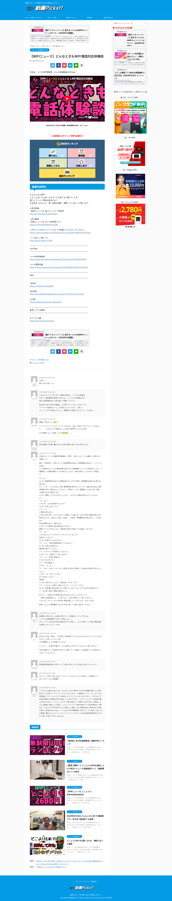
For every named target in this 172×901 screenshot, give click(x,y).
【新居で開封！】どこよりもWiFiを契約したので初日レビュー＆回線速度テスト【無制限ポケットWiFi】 (85, 768)
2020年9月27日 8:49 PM (47, 419)
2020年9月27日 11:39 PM (47, 613)
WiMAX (89, 18)
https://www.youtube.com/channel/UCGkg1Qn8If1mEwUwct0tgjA (59, 267)
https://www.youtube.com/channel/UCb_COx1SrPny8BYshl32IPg (58, 259)
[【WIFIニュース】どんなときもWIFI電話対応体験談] (70, 65)
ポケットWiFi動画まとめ (40, 359)
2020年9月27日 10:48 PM (47, 441)
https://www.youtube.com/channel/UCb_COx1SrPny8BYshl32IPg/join (60, 232)
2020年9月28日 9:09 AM (47, 673)
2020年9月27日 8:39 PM (47, 392)
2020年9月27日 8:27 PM (47, 378)
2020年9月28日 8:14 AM (47, 661)
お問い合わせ (108, 18)
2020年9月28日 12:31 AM (47, 633)
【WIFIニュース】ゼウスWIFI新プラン (51, 867)
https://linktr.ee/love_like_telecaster (45, 302)
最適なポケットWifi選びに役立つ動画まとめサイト (86, 895)
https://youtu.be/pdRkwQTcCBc (44, 224)
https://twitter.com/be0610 (42, 286)
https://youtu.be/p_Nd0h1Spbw (43, 214)
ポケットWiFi (52, 18)
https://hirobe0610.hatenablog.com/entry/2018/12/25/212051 (57, 294)
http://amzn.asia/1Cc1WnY (41, 240)
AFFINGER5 (108, 898)
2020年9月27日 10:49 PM (47, 453)
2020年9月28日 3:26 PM (47, 688)
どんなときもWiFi (38, 363)
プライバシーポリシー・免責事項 (86, 881)
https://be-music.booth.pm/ (42, 321)
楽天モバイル (70, 18)
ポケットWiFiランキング (33, 18)
